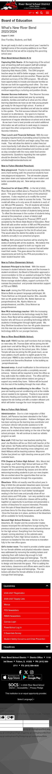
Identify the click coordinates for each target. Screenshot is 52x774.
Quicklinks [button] (12, 586)
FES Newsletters (11, 610)
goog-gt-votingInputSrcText (37, 733)
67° (30, 12)
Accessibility (22, 687)
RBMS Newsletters (12, 615)
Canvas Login (10, 621)
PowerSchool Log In (13, 627)
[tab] (26, 586)
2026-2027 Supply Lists (14, 598)
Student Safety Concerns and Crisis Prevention (24, 638)
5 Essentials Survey (12, 633)
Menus (7, 604)
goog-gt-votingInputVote (35, 736)
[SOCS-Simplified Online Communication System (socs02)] (13, 685)
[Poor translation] (10, 717)
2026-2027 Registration (14, 593)
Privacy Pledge (36, 687)
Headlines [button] (12, 646)
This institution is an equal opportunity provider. (26, 693)
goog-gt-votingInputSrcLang (36, 729)
